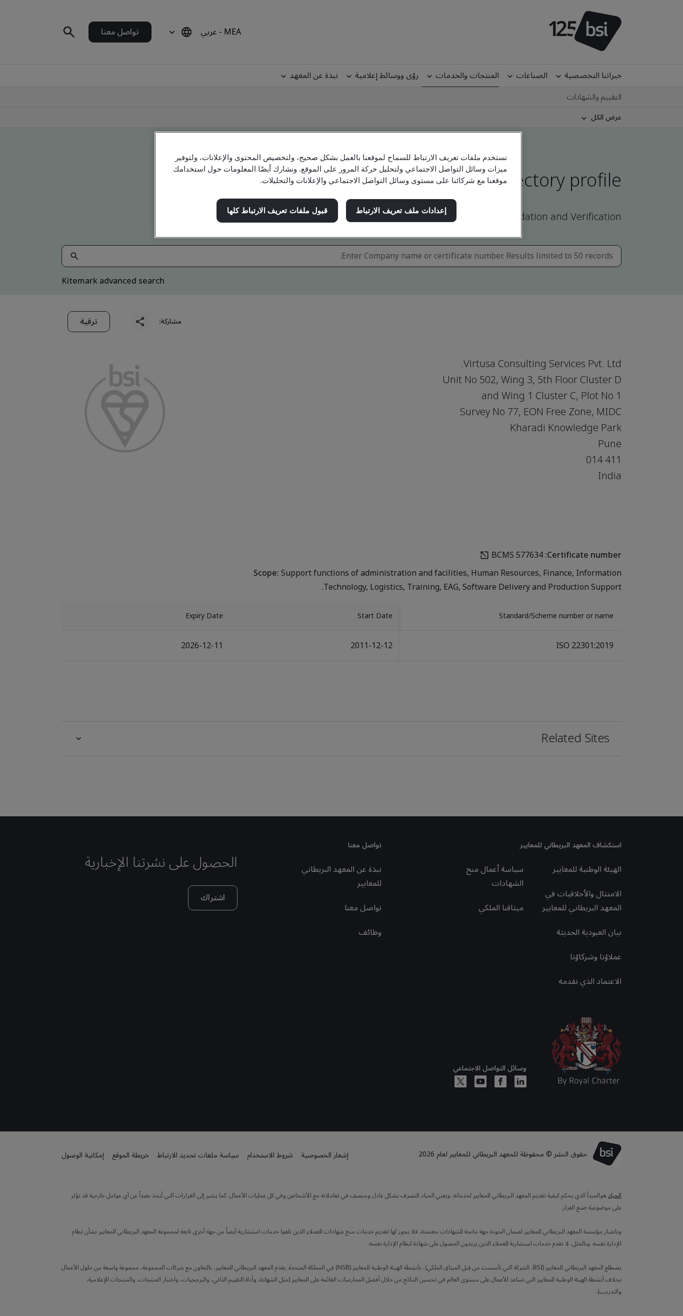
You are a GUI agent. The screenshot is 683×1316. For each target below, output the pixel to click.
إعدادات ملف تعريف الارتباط (401, 210)
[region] (338, 185)
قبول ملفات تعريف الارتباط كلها (277, 210)
